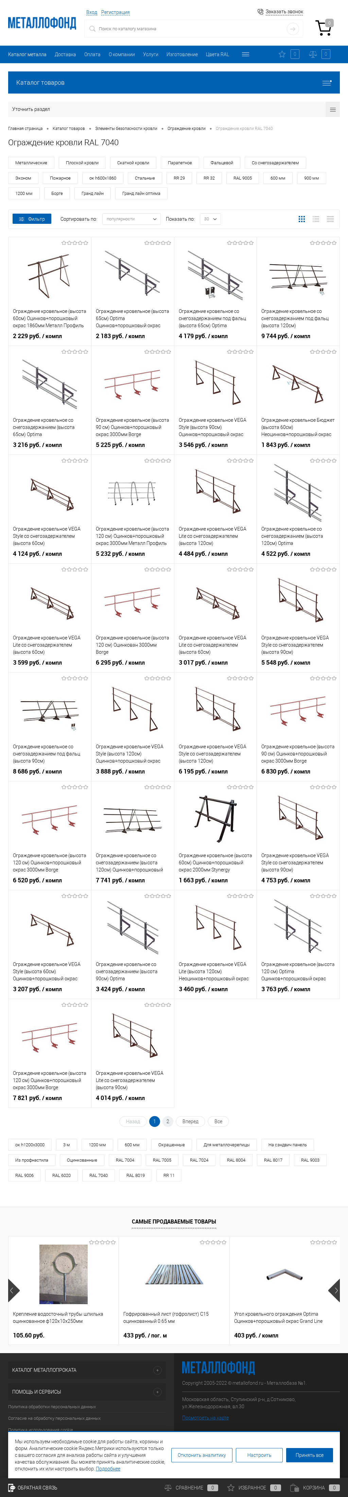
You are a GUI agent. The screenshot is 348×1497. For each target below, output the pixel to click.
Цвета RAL (217, 54)
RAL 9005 (242, 178)
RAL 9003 (310, 1160)
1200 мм (24, 193)
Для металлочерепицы (227, 1144)
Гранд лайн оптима (141, 193)
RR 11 (169, 1175)
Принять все (310, 1455)
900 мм (311, 178)
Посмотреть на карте (205, 1417)
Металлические (31, 162)
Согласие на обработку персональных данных (54, 1418)
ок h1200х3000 (30, 1144)
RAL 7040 (98, 1175)
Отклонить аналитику (202, 1455)
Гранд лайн (93, 193)
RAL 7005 (162, 1160)
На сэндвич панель (287, 1144)
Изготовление (182, 54)
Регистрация (115, 12)
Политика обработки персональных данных (52, 1406)
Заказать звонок (284, 11)
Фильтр (36, 219)
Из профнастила (31, 1160)
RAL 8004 (236, 1160)
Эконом (23, 178)
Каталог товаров (40, 82)
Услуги (150, 54)
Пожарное (60, 178)
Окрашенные (171, 1144)
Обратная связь (37, 1488)
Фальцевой (222, 162)
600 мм (278, 178)
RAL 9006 (24, 1175)
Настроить (259, 1455)
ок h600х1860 (102, 178)
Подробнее (108, 1468)
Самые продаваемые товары (174, 1221)
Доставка (65, 54)
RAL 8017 (273, 1160)
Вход (91, 12)
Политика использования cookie (40, 1429)
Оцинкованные (82, 1160)
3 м (66, 1144)
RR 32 (209, 178)
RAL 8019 (135, 1175)
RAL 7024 (199, 1160)
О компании (122, 54)
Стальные (145, 178)
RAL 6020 (61, 1175)
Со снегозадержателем (275, 162)
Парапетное (180, 162)
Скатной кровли (133, 162)
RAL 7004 (125, 1160)
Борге (57, 193)
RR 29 (179, 178)
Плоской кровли (82, 162)
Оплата (92, 54)
